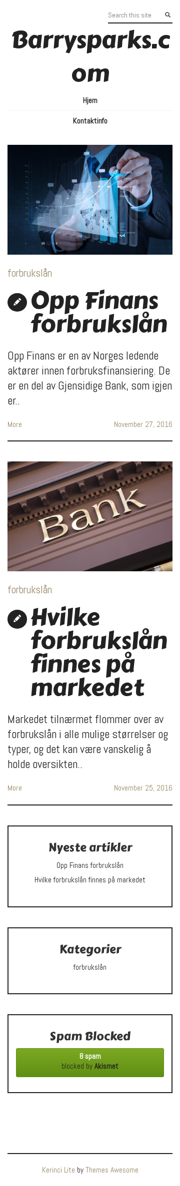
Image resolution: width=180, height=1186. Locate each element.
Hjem (90, 100)
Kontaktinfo (90, 121)
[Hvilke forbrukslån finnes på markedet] (90, 516)
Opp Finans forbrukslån (98, 312)
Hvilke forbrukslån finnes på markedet (98, 652)
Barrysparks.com (90, 56)
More (15, 424)
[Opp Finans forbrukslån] (90, 200)
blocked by (90, 1061)
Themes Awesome (112, 1170)
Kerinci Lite (58, 1170)
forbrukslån (30, 273)
